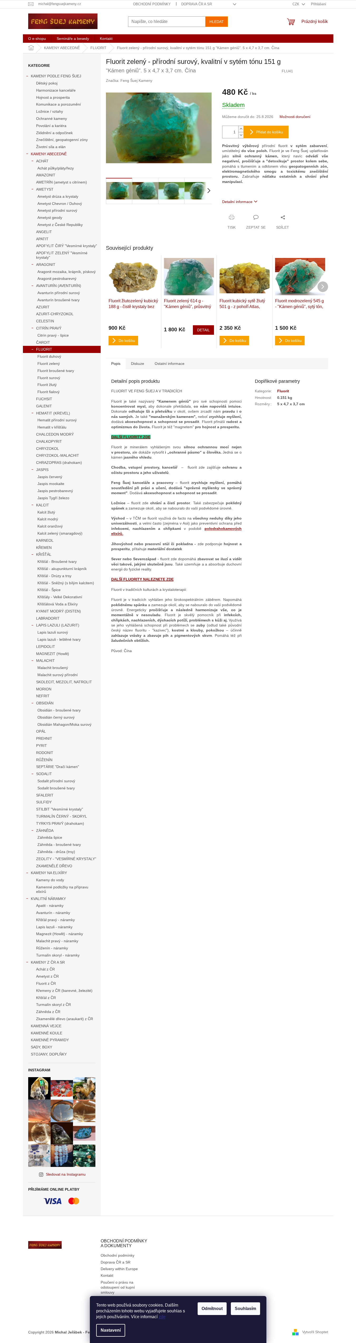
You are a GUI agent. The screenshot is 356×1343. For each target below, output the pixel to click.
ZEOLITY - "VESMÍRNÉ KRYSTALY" (66, 859)
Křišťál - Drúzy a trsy (54, 576)
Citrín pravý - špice (53, 335)
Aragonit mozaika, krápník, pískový (66, 272)
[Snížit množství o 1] (240, 135)
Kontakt (107, 1275)
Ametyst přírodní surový (57, 210)
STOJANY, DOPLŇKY (49, 1054)
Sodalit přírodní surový (56, 781)
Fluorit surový (48, 378)
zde (162, 1316)
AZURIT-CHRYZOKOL (55, 314)
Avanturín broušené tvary (58, 300)
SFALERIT (44, 795)
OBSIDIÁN (44, 703)
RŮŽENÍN (44, 760)
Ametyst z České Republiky (60, 225)
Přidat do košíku (269, 132)
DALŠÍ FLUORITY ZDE (130, 437)
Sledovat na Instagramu (66, 1174)
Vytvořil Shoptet (315, 1332)
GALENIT (44, 406)
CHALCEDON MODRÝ (55, 434)
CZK (296, 4)
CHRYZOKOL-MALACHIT (57, 455)
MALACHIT (45, 660)
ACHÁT (42, 161)
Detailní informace (237, 202)
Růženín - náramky (52, 948)
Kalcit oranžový (50, 526)
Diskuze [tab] (137, 363)
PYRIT (41, 745)
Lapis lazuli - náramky (54, 927)
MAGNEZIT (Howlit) (52, 654)
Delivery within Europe (119, 1269)
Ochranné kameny (51, 118)
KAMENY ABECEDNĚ (49, 154)
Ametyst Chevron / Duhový (59, 203)
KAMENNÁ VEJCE (46, 1026)
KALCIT (42, 505)
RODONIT (44, 753)
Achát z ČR (45, 969)
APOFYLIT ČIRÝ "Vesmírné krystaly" (66, 246)
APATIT (42, 239)
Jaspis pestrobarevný (55, 491)
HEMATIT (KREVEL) (53, 413)
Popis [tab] (115, 363)
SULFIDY (44, 802)
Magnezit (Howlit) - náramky (59, 934)
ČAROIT (43, 342)
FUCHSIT (44, 399)
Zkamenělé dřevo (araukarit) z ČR (64, 1019)
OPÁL (41, 731)
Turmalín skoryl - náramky (58, 955)
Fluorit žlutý (47, 385)
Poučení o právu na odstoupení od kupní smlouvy (118, 1287)
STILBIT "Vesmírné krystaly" (59, 809)
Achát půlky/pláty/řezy (55, 168)
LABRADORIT (48, 618)
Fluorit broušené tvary (55, 371)
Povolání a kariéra (51, 126)
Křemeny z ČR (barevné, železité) (64, 990)
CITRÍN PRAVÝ (48, 328)
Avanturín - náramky (53, 913)
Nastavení (111, 1330)
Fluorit (283, 391)
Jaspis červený (49, 477)
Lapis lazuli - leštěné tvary (59, 639)
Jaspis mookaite (50, 484)
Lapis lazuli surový (52, 632)
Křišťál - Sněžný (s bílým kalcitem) (65, 583)
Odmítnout (212, 1308)
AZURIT (43, 307)
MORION (43, 689)
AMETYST (44, 189)
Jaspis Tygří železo (53, 498)
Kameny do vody (50, 880)
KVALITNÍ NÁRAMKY (48, 899)
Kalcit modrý (47, 519)
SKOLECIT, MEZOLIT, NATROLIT (64, 682)
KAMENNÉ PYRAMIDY (50, 1040)
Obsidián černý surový (56, 717)
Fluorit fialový (48, 392)
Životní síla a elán (51, 147)
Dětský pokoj (46, 83)
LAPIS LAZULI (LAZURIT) (57, 625)
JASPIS (42, 470)
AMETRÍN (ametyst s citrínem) (61, 182)
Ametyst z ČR (47, 976)
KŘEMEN (44, 547)
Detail (203, 330)
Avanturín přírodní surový (58, 293)
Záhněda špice (49, 837)
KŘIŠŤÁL (43, 554)
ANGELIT (44, 232)
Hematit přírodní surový (57, 420)
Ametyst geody (49, 217)
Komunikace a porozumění (58, 104)
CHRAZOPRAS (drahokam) (59, 462)
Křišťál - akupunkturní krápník (62, 569)
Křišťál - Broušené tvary (57, 561)
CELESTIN (45, 321)
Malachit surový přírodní (57, 675)
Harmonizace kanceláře (56, 90)
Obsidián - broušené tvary (59, 710)
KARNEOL (44, 540)
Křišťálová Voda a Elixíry (57, 604)
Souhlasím (245, 1308)
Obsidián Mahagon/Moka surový (64, 724)
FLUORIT (44, 349)
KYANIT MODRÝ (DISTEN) (58, 611)
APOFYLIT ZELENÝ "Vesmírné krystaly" (61, 255)
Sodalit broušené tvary (56, 788)
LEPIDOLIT (45, 646)
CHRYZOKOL (47, 448)
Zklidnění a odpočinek (54, 133)
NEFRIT (43, 696)
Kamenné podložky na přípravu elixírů (62, 889)
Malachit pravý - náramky (57, 941)
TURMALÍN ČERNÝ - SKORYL (61, 816)
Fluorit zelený (48, 363)
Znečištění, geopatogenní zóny (62, 140)
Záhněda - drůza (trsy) (56, 852)
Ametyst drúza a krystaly (57, 196)
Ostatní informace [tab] (169, 363)
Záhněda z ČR (48, 1012)
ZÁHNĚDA (44, 830)
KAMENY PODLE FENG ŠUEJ (56, 76)
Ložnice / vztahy (49, 111)
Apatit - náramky (50, 905)
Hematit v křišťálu (51, 427)
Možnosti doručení (295, 117)
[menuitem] (37, 38)
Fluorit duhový (49, 356)
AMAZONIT (45, 175)
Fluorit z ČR (46, 983)
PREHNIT (44, 738)
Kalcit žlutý (46, 512)
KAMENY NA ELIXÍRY (49, 873)
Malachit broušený (52, 668)
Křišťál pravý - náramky (55, 920)
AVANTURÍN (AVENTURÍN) (58, 286)
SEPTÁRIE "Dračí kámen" (57, 767)
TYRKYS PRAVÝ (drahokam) (60, 823)
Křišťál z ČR (46, 998)
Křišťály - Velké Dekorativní (59, 597)
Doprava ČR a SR (196, 4)
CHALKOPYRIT (49, 441)
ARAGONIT (45, 264)
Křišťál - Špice (49, 590)
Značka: (129, 80)
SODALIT (44, 774)
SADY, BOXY (41, 1047)
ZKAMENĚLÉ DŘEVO (54, 866)
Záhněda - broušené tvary (59, 844)
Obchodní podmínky (152, 4)
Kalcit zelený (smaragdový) (59, 533)
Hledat (216, 22)
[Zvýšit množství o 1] (240, 129)
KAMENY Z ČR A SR (48, 962)
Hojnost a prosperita (53, 97)
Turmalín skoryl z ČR (53, 1004)
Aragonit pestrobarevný (56, 278)
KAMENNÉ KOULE (46, 1033)
